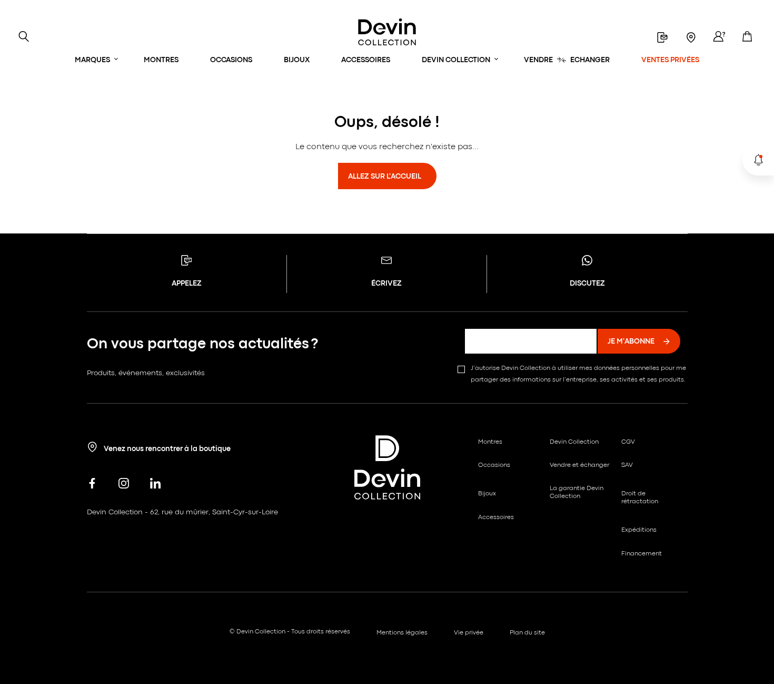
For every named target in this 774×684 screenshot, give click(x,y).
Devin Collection (574, 442)
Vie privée (468, 633)
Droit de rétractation (639, 497)
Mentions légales (402, 633)
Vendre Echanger (567, 60)
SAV (627, 465)
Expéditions (639, 530)
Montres (161, 60)
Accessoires (365, 60)
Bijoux (297, 60)
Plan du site (527, 633)
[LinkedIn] (155, 484)
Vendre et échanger (579, 465)
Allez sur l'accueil (384, 176)
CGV (628, 442)
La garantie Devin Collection (576, 492)
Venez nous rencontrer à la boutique (167, 449)
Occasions (231, 60)
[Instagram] (123, 484)
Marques (92, 60)
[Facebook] (92, 484)
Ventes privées (670, 60)
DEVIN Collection (456, 60)
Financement (641, 553)
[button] (758, 159)
